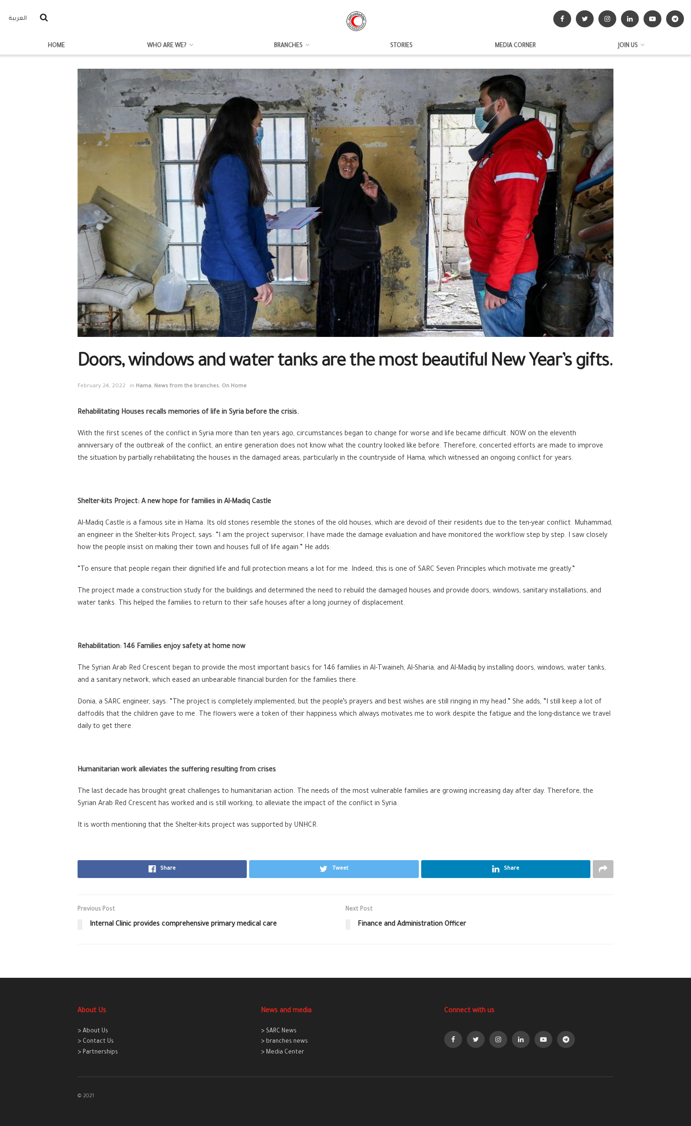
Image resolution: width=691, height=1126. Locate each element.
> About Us (93, 1031)
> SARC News (279, 1031)
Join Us (628, 46)
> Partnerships (98, 1052)
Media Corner (515, 46)
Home (56, 46)
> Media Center (282, 1052)
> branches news (284, 1041)
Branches (288, 46)
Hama (143, 386)
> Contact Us (96, 1041)
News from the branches (186, 386)
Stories (401, 46)
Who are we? (167, 46)
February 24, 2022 (102, 386)
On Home (234, 386)
